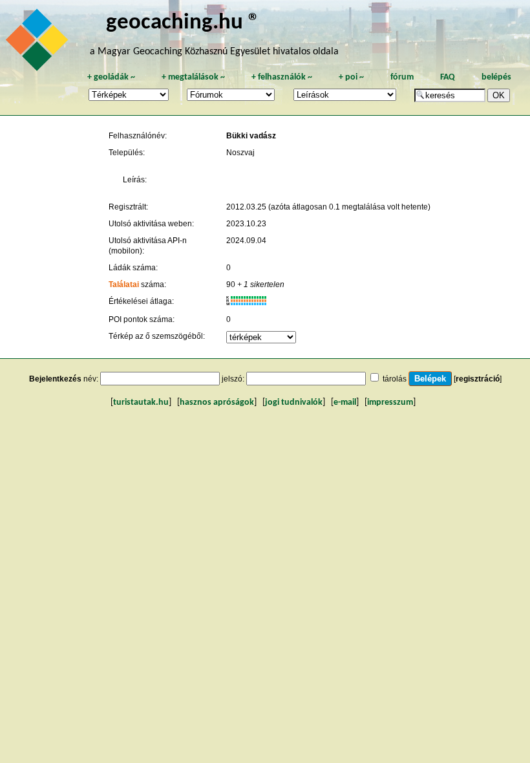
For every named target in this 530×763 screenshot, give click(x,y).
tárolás (395, 378)
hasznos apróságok (217, 402)
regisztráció (478, 378)
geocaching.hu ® (183, 23)
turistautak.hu (141, 402)
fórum (402, 77)
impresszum (390, 402)
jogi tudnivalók (294, 402)
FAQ (447, 77)
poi (351, 77)
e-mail (345, 402)
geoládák (111, 77)
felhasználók (282, 77)
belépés (496, 77)
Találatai (124, 284)
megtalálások (193, 77)
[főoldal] (38, 43)
